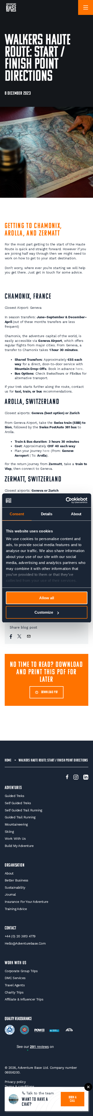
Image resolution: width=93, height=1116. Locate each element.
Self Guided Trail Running (23, 810)
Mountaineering (16, 824)
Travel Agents (15, 985)
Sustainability (15, 887)
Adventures (13, 788)
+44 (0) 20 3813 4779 (20, 936)
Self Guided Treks (18, 803)
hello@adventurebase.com (25, 943)
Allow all (46, 598)
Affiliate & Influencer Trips (24, 999)
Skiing (9, 832)
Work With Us (15, 838)
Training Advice (16, 909)
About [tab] (76, 514)
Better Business (16, 880)
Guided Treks (14, 796)
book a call (73, 1099)
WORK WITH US (15, 963)
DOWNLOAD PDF (49, 692)
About (9, 873)
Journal (10, 894)
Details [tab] (46, 514)
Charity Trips (14, 992)
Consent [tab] (17, 514)
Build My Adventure (19, 846)
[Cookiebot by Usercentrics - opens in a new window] (66, 500)
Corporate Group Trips (21, 971)
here (79, 369)
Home (8, 760)
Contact (10, 928)
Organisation (15, 865)
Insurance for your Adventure (26, 902)
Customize (43, 612)
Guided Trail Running (20, 817)
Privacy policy (15, 1082)
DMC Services (15, 978)
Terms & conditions (19, 1086)
